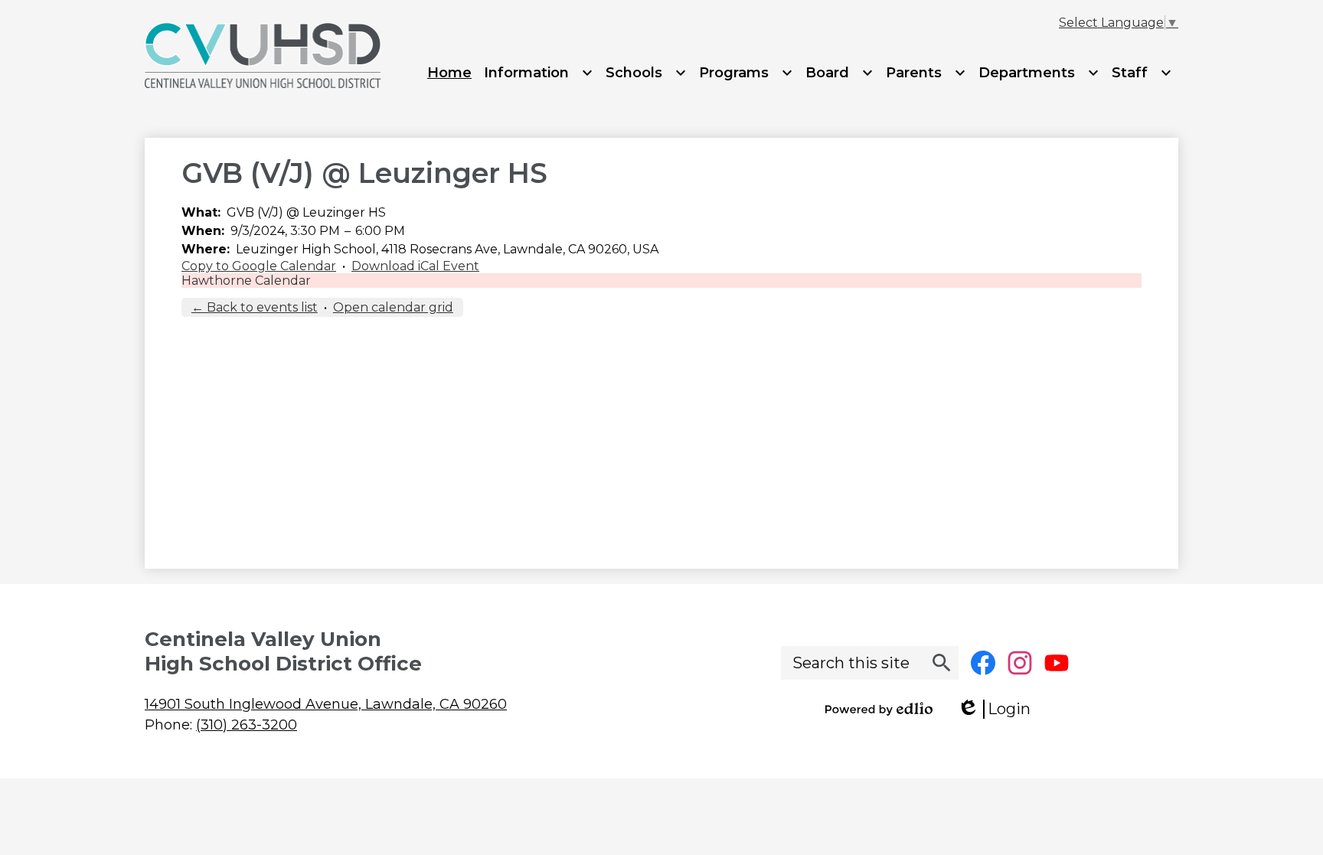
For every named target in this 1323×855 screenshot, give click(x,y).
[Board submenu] (839, 72)
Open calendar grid (393, 307)
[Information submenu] (538, 72)
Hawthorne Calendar (246, 280)
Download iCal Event (415, 266)
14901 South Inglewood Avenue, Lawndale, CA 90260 (326, 704)
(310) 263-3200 (246, 724)
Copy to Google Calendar (258, 266)
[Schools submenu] (646, 72)
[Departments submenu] (1039, 72)
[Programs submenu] (746, 72)
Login (999, 709)
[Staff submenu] (1142, 72)
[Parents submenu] (926, 72)
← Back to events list (254, 307)
